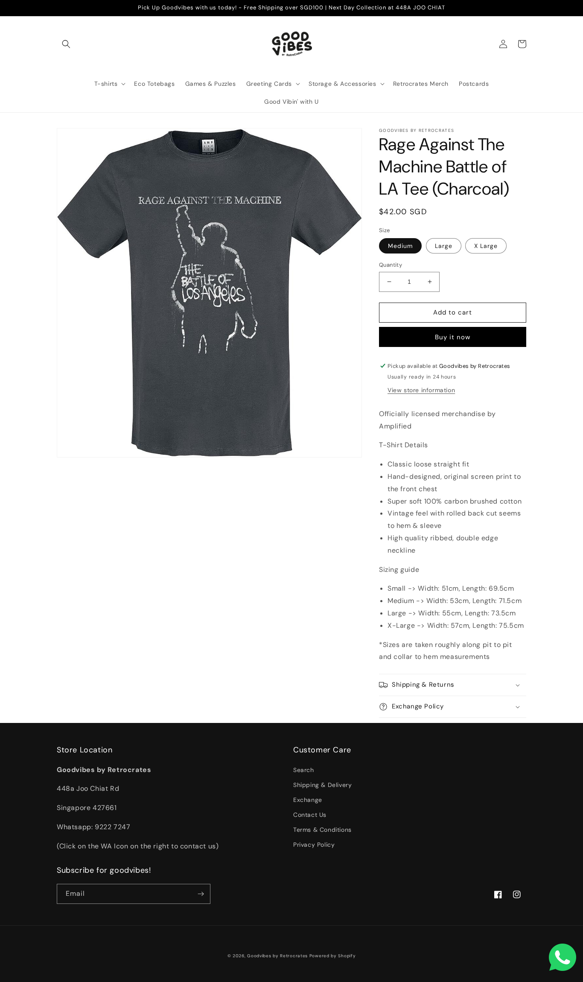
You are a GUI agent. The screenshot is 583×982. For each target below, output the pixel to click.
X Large (486, 246)
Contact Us (309, 815)
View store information (421, 390)
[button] (66, 44)
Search (303, 770)
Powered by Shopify (332, 956)
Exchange (307, 800)
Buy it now (452, 337)
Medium (400, 246)
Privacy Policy (314, 844)
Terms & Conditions (322, 829)
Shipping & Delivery (322, 785)
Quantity (390, 264)
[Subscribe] (200, 894)
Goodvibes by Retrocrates (277, 956)
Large (443, 246)
